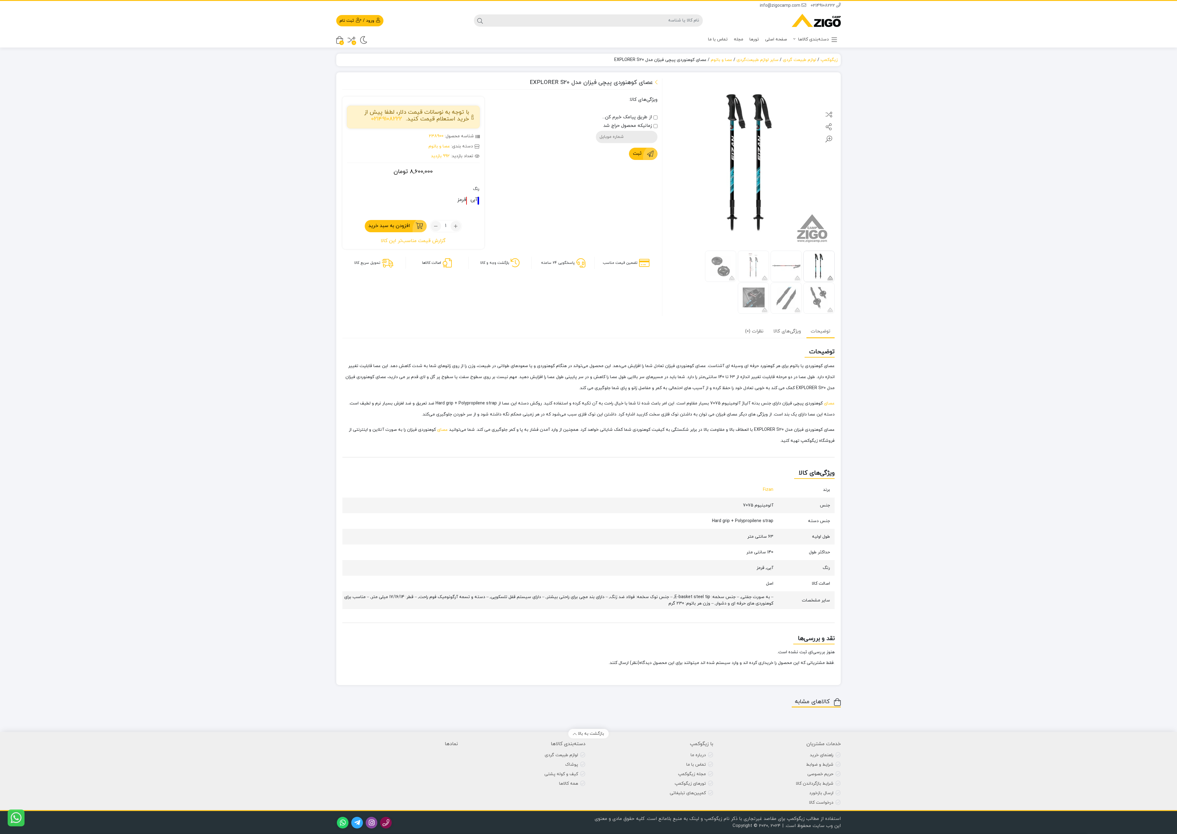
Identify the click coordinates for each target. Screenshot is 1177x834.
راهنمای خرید (821, 755)
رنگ (476, 189)
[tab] (820, 331)
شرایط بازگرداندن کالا (814, 784)
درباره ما (698, 755)
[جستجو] (480, 20)
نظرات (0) (754, 331)
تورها (754, 39)
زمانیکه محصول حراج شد (628, 126)
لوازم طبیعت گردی (799, 60)
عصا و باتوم (721, 60)
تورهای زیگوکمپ (690, 784)
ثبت (637, 153)
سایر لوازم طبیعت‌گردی (758, 60)
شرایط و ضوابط (819, 765)
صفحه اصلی (776, 39)
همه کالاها (568, 784)
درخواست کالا (821, 803)
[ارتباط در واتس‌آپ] (16, 817)
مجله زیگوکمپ (692, 774)
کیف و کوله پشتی (561, 774)
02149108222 (823, 6)
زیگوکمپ (829, 60)
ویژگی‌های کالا (787, 331)
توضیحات (820, 331)
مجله (738, 39)
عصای (829, 403)
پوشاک (571, 765)
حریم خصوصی (820, 774)
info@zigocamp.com (781, 6)
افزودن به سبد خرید (389, 225)
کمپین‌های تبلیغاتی (688, 793)
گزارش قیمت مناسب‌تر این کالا (413, 240)
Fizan (768, 490)
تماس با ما (718, 39)
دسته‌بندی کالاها (813, 39)
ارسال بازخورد (821, 793)
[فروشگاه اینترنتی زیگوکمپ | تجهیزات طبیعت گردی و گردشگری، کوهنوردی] (816, 20)
